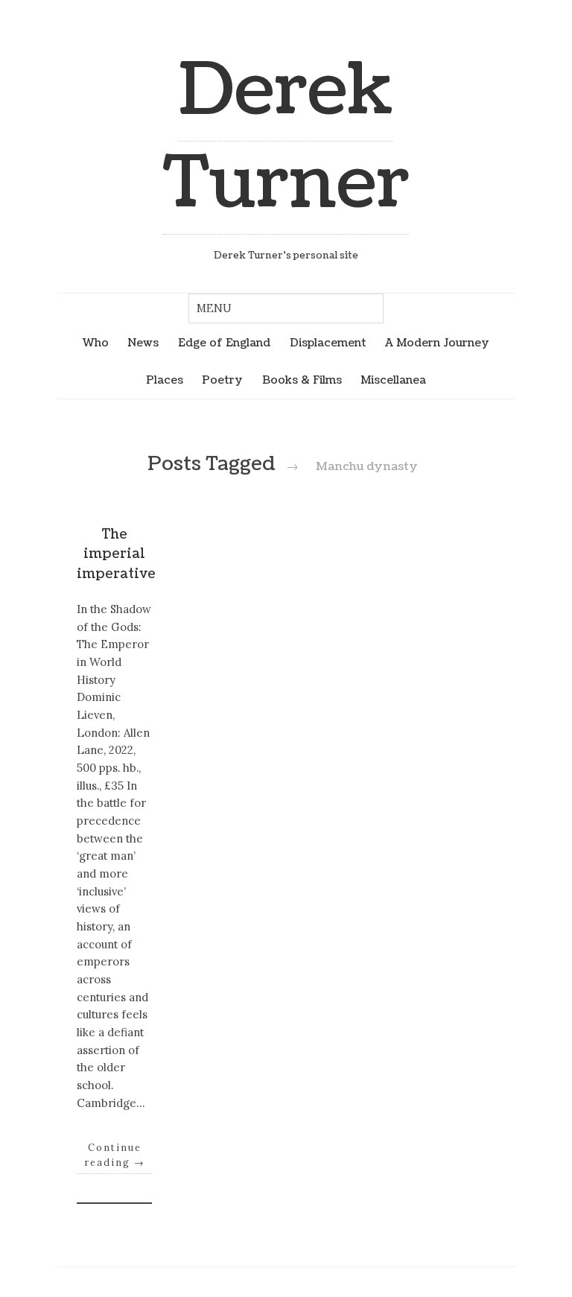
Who (96, 342)
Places (164, 379)
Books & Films (302, 379)
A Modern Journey (437, 342)
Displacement (328, 342)
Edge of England (224, 342)
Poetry (222, 379)
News (143, 342)
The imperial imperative (116, 554)
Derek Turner (286, 137)
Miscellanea (393, 379)
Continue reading (114, 1154)
